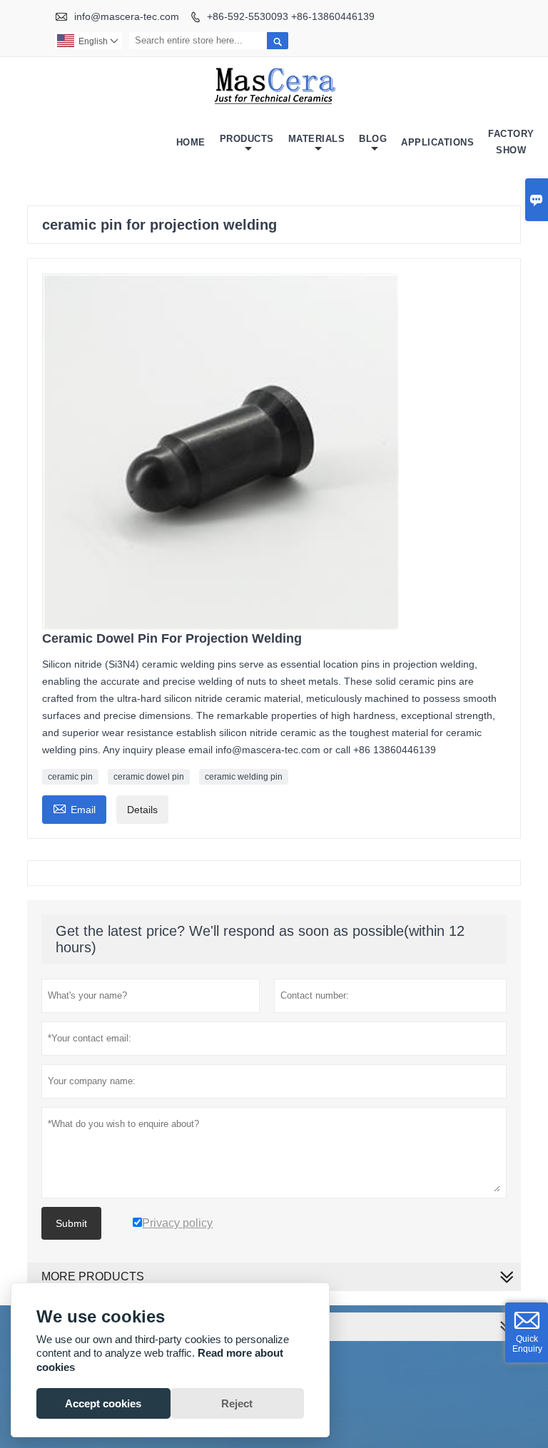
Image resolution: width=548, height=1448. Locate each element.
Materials (316, 138)
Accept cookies (103, 1403)
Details (142, 809)
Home (191, 142)
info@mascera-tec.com (126, 16)
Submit (71, 1223)
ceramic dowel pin (148, 777)
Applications (437, 142)
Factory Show (511, 141)
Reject (237, 1403)
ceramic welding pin (244, 777)
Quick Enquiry (527, 1344)
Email (74, 807)
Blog (373, 138)
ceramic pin (70, 777)
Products (247, 138)
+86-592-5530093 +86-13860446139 (291, 16)
